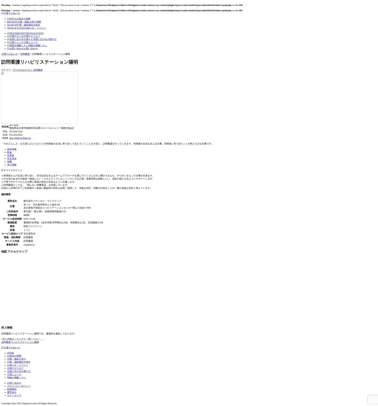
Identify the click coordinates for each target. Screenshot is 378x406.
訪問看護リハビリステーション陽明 (20, 342)
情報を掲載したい (37, 45)
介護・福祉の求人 (16, 359)
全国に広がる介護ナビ (45, 39)
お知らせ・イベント (17, 365)
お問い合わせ (31, 48)
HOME (10, 353)
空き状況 (12, 158)
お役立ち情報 (14, 356)
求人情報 (12, 164)
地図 (9, 161)
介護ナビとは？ (32, 36)
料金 (9, 152)
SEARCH (23, 25)
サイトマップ (14, 395)
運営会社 (12, 392)
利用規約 (12, 389)
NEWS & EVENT (26, 28)
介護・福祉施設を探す (19, 362)
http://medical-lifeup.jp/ (20, 138)
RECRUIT (24, 22)
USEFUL (18, 18)
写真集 (10, 155)
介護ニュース (31, 42)
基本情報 (12, 149)
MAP (71, 128)
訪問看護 (38, 70)
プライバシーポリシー (19, 386)
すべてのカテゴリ (22, 70)
